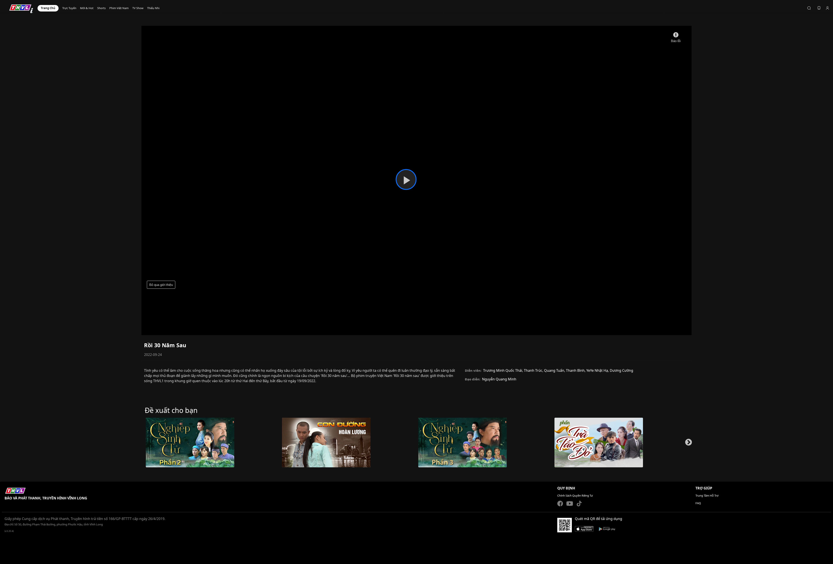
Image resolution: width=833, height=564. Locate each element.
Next (687, 444)
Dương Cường (621, 370)
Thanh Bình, (576, 370)
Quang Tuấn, (555, 370)
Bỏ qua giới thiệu (161, 285)
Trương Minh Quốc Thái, (503, 370)
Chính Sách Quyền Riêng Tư (575, 495)
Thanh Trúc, (534, 370)
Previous (144, 444)
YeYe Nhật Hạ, (598, 370)
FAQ (698, 503)
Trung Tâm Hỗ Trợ (706, 495)
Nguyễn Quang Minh (499, 379)
